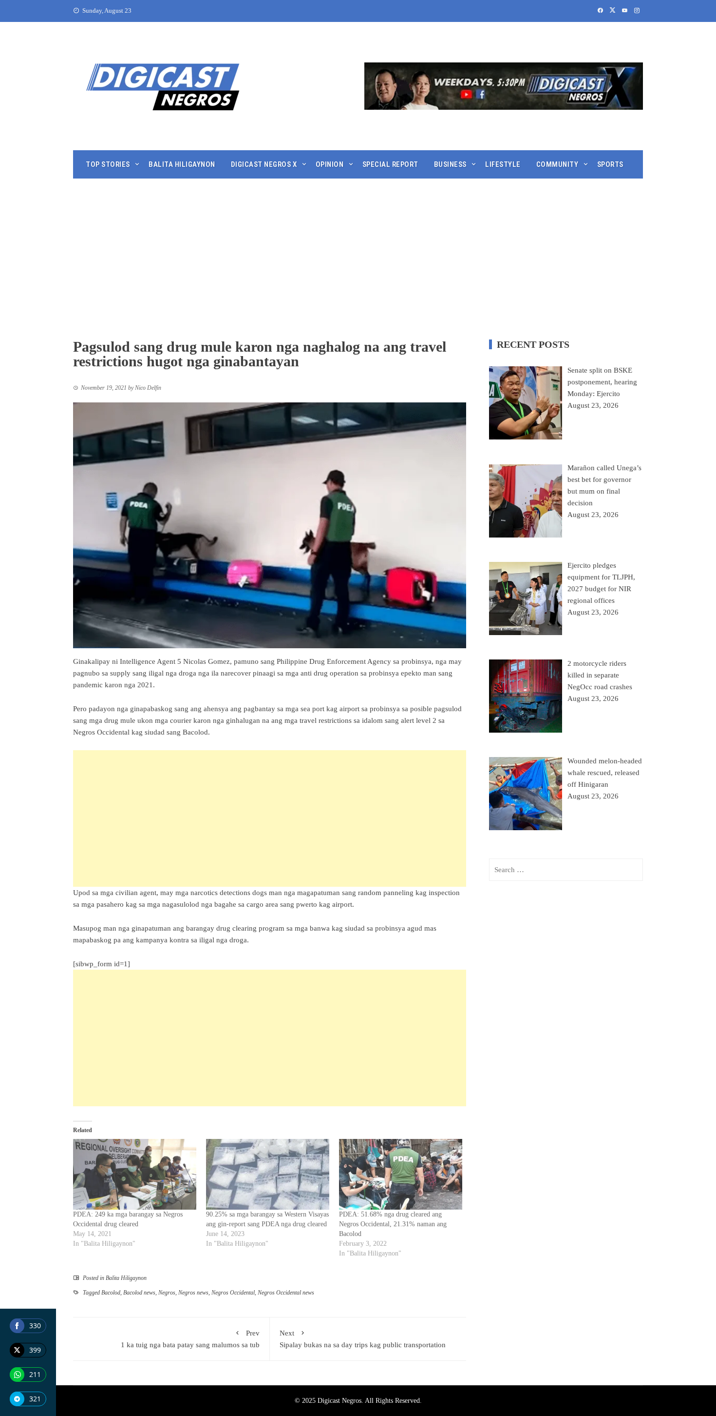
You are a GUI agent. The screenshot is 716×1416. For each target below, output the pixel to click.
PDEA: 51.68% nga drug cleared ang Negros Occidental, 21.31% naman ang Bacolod (393, 1224)
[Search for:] (566, 870)
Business (450, 164)
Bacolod (110, 1292)
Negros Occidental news (286, 1292)
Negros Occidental (233, 1292)
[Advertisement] (358, 251)
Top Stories (108, 164)
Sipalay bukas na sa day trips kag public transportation (363, 1339)
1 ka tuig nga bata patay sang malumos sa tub (190, 1339)
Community (557, 164)
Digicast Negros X (264, 164)
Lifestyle (503, 164)
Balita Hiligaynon (182, 164)
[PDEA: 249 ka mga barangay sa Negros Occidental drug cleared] (134, 1174)
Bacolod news (139, 1292)
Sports (610, 164)
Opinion (330, 164)
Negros (166, 1292)
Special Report (390, 164)
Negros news (193, 1292)
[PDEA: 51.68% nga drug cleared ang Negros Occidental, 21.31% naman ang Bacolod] (400, 1174)
